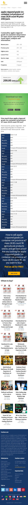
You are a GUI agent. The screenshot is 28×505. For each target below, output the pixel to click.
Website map (18, 480)
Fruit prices (3, 468)
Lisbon (8, 305)
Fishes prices (4, 461)
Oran (8, 423)
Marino (22, 377)
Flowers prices (4, 466)
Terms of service (19, 474)
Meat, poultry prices (6, 472)
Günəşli (8, 375)
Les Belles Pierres (22, 303)
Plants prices (4, 474)
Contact (17, 477)
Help (16, 479)
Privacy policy (18, 482)
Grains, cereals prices (6, 469)
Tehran (22, 351)
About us (17, 475)
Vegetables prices (5, 479)
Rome (8, 351)
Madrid (22, 328)
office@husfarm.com (20, 467)
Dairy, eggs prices (5, 464)
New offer (14, 273)
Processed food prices (6, 476)
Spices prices (4, 477)
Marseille (8, 328)
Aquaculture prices (5, 463)
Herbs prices (4, 471)
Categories (14, 7)
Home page (3, 7)
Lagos (22, 400)
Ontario (8, 398)
